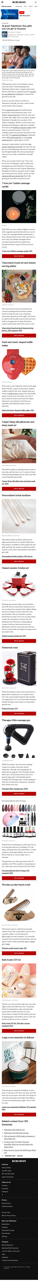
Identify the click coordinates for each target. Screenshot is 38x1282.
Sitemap (4, 1236)
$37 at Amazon (19, 878)
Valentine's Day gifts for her (14, 1130)
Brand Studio (6, 1233)
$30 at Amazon (19, 256)
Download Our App (8, 1230)
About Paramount (7, 1245)
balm (8, 944)
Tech (25, 6)
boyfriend (19, 94)
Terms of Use (6, 1212)
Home (31, 6)
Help (3, 1254)
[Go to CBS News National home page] (19, 2)
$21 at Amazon (19, 953)
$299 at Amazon (19, 794)
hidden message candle (22, 128)
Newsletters (6, 1224)
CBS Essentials (6, 6)
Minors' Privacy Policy (9, 1215)
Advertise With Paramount (10, 1248)
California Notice (7, 1206)
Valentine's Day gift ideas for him (16, 1133)
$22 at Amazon (19, 1114)
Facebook (5, 1188)
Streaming (18, 6)
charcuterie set (13, 115)
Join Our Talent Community (10, 1251)
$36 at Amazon (19, 1031)
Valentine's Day (10, 1156)
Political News (6, 1167)
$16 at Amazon (19, 561)
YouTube (4, 1185)
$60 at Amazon (19, 335)
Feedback (5, 1257)
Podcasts (5, 1227)
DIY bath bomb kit (14, 138)
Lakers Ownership (7, 1177)
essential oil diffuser (19, 135)
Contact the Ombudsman (10, 1260)
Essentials (5, 23)
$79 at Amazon (19, 713)
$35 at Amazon (19, 641)
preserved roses (12, 110)
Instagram (5, 1191)
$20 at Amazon (19, 415)
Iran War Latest (6, 1170)
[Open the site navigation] (6, 2)
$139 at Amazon (19, 489)
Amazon (20, 1156)
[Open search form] (36, 2)
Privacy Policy (6, 1203)
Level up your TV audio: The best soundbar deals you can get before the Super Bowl (18, 1144)
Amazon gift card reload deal (12, 176)
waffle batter (13, 394)
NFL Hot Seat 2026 (8, 1174)
